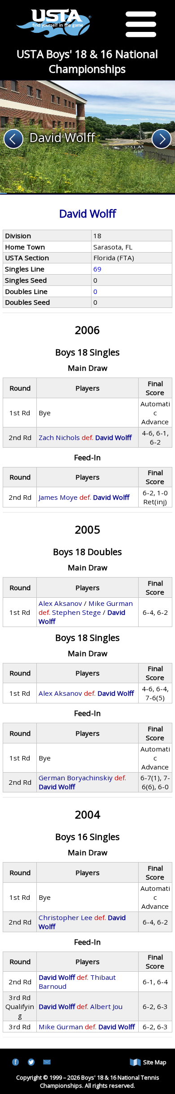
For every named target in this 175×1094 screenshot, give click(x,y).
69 (97, 268)
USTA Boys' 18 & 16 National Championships (87, 61)
